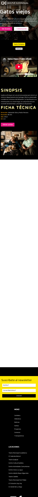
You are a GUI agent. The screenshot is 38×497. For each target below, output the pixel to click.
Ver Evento (6, 29)
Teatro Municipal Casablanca (18, 453)
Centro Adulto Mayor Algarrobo (18, 473)
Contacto (17, 432)
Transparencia (19, 436)
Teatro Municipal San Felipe (17, 480)
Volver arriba (8, 125)
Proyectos (17, 429)
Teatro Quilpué (13, 459)
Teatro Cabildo (13, 476)
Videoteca (17, 419)
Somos (16, 425)
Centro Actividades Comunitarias (19, 466)
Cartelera (17, 415)
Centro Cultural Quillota (16, 463)
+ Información (21, 29)
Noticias (17, 422)
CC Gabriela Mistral (14, 456)
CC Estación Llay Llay (15, 483)
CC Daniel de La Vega (15, 487)
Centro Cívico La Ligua (16, 470)
